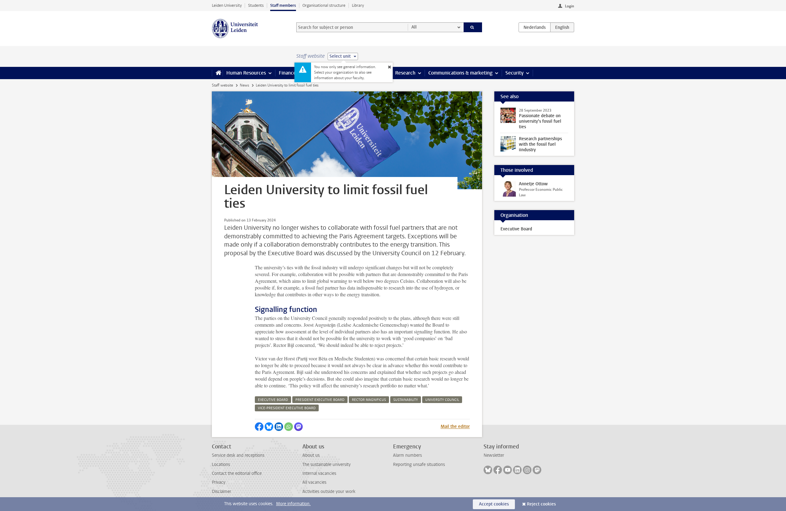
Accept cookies (494, 504)
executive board (273, 400)
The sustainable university (326, 464)
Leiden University (227, 5)
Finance (287, 73)
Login (569, 6)
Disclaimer (221, 491)
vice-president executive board (287, 408)
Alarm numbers (407, 455)
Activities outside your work (328, 491)
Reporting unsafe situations (419, 464)
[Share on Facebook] (259, 426)
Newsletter (494, 455)
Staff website (222, 85)
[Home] (217, 73)
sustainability (405, 400)
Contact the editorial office (237, 473)
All (414, 27)
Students (256, 5)
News (244, 85)
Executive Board (516, 229)
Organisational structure (323, 5)
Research (405, 73)
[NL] (535, 27)
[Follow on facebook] (497, 470)
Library (358, 5)
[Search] (473, 27)
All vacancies (314, 482)
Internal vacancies (319, 473)
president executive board (319, 400)
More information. (293, 504)
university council (442, 400)
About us (311, 455)
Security (514, 73)
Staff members (283, 5)
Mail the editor (455, 426)
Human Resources (246, 73)
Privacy (218, 482)
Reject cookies (541, 504)
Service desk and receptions (238, 455)
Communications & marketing (460, 73)
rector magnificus (369, 400)
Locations (221, 464)
